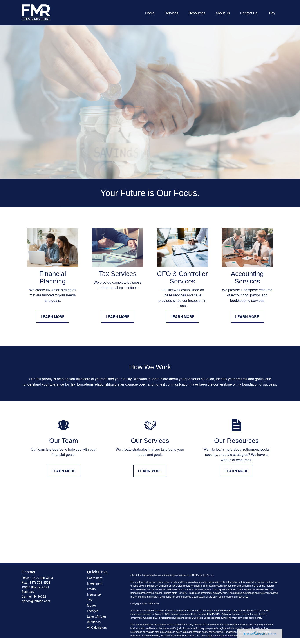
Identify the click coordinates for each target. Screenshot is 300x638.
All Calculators (97, 627)
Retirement (94, 578)
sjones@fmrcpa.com (36, 601)
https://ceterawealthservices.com (225, 635)
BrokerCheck (207, 575)
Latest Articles (97, 616)
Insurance (94, 594)
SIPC (217, 614)
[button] (149, 12)
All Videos (94, 622)
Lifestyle (92, 611)
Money (91, 605)
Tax (89, 600)
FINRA (210, 614)
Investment (94, 583)
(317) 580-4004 (42, 578)
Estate (91, 589)
